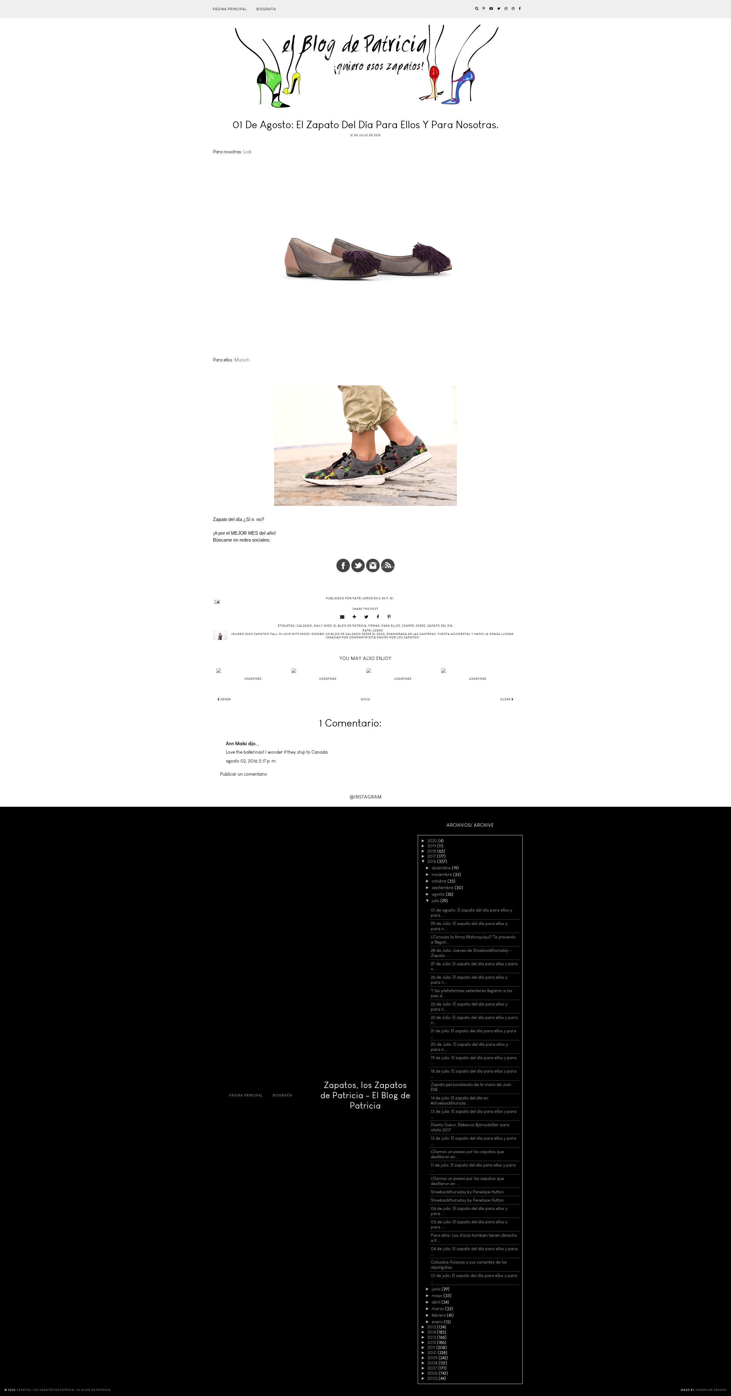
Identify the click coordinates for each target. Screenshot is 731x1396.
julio (436, 900)
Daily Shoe (323, 625)
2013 (432, 1337)
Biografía (266, 9)
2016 (432, 861)
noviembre (442, 874)
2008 (433, 1362)
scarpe (408, 625)
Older (505, 699)
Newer (225, 699)
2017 (432, 856)
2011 (431, 1347)
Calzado (304, 625)
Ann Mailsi (236, 743)
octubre (439, 881)
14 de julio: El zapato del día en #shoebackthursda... (459, 1100)
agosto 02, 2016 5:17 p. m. (251, 761)
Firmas (374, 625)
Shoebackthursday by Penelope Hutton (467, 1191)
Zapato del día (440, 625)
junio (437, 1289)
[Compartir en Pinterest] (389, 617)
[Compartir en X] (366, 617)
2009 (433, 1357)
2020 (432, 840)
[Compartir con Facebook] (378, 617)
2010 (432, 1352)
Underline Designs (711, 1390)
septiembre (443, 887)
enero (438, 1321)
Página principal (230, 9)
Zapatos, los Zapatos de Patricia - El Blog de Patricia (365, 1095)
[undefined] (253, 670)
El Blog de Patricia (350, 625)
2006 (433, 1373)
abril (436, 1302)
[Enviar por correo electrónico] (342, 617)
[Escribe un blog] (354, 617)
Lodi (248, 151)
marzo (438, 1308)
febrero (439, 1315)
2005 (433, 1378)
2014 (432, 1332)
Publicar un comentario (243, 774)
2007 (432, 1368)
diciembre (442, 867)
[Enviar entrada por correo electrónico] (365, 602)
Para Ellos (390, 625)
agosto (439, 894)
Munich (242, 360)
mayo (437, 1295)
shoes (420, 625)
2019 (432, 845)
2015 (432, 1326)
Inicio (365, 699)
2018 (432, 851)
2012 (432, 1342)
